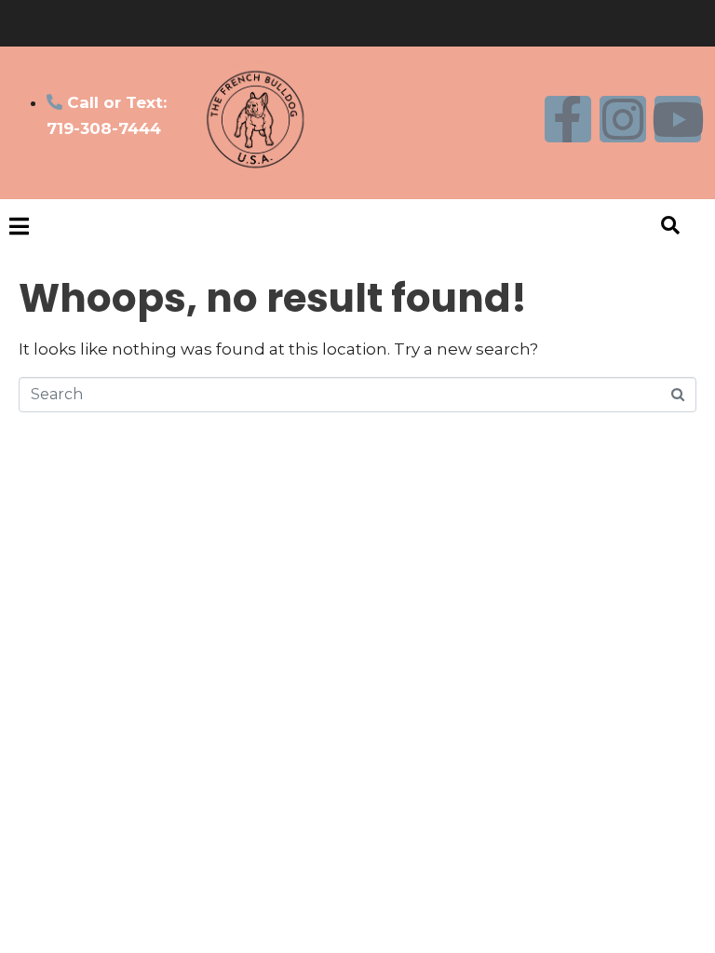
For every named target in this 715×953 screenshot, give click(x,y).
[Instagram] (623, 119)
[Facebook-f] (568, 119)
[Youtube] (677, 119)
